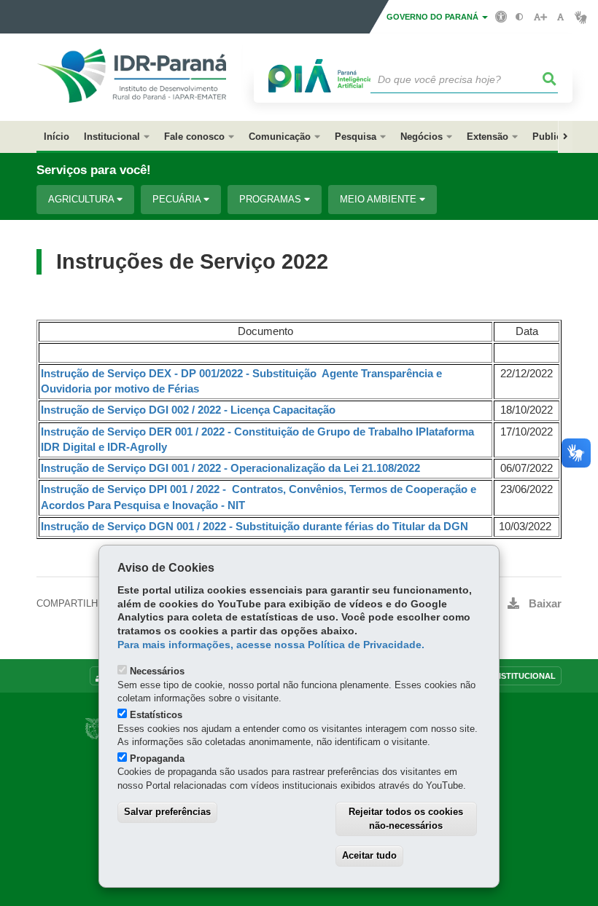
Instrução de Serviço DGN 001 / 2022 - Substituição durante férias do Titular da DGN (254, 526)
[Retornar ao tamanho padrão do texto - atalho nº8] (560, 17)
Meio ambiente (379, 199)
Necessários (157, 671)
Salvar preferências (167, 811)
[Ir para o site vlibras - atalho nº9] (580, 17)
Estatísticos (156, 714)
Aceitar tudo (369, 855)
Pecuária (177, 199)
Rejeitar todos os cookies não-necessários (406, 818)
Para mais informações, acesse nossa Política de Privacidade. (270, 644)
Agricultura (82, 199)
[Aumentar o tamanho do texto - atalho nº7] (540, 17)
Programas (271, 199)
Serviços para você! (93, 170)
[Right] (565, 137)
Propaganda (157, 758)
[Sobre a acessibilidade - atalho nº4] (501, 16)
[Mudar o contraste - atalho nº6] (519, 17)
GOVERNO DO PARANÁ (434, 16)
